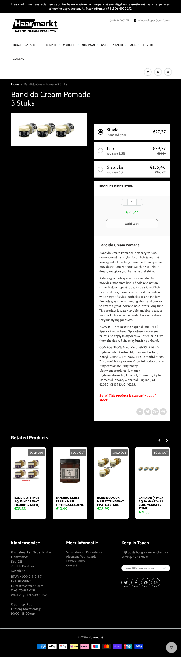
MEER (133, 45)
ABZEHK (118, 45)
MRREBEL (69, 45)
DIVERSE (149, 45)
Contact (71, 565)
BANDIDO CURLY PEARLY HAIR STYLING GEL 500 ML (70, 501)
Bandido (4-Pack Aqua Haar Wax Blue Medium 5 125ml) (151, 503)
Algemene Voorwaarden (82, 556)
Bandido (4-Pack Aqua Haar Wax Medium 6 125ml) (26, 501)
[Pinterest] (145, 582)
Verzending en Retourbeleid (85, 552)
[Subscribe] (164, 568)
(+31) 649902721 (119, 20)
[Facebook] (135, 582)
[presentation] (159, 441)
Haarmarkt (96, 637)
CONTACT (19, 58)
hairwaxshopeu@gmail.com (154, 20)
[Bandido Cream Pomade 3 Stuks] (49, 128)
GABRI (105, 45)
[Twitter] (125, 582)
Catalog (31, 45)
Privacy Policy (75, 561)
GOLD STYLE (48, 45)
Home (17, 45)
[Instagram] (155, 582)
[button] (132, 132)
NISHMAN (88, 45)
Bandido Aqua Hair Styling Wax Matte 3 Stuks (110, 501)
